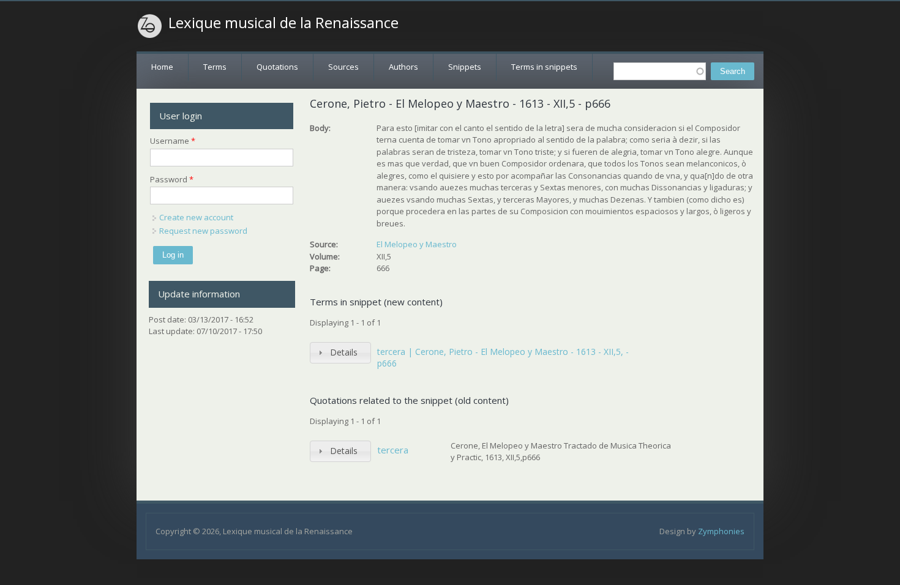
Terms (215, 66)
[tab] (340, 352)
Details (344, 352)
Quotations (277, 66)
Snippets (464, 66)
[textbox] (659, 71)
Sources (343, 66)
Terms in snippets (544, 66)
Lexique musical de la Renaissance (283, 23)
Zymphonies (721, 531)
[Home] (150, 26)
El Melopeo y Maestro (417, 244)
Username (172, 140)
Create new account (196, 217)
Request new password (203, 230)
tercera (392, 450)
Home (162, 66)
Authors (403, 66)
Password (171, 179)
